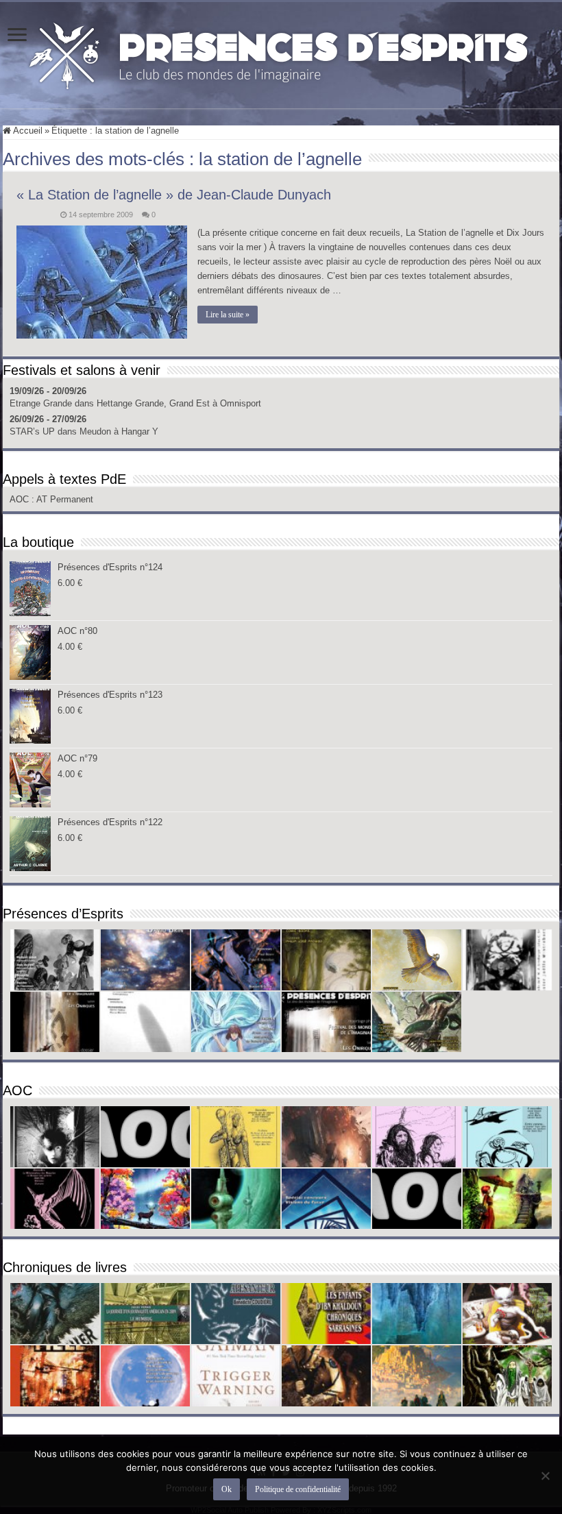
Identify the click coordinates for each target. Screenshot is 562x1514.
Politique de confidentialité (298, 1489)
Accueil (26, 130)
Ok (226, 1489)
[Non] (545, 1475)
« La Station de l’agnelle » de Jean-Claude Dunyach (173, 194)
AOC (21, 499)
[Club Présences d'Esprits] (281, 52)
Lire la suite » (227, 314)
